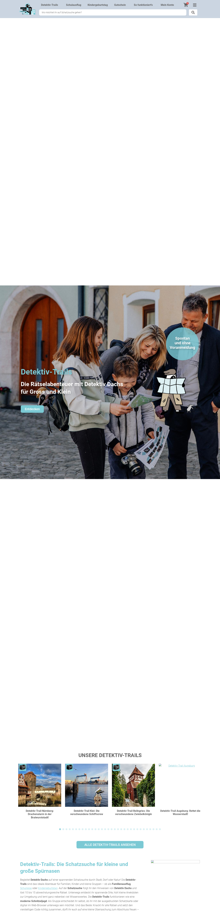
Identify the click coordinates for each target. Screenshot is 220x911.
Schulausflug (73, 4)
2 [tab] (63, 829)
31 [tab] (156, 829)
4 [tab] (69, 829)
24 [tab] (134, 829)
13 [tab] (98, 829)
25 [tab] (137, 829)
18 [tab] (114, 829)
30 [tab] (153, 829)
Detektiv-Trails (49, 4)
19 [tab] (118, 829)
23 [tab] (131, 829)
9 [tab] (85, 829)
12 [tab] (95, 829)
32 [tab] (160, 829)
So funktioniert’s (143, 4)
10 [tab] (89, 829)
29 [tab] (150, 829)
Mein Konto (167, 4)
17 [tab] (111, 829)
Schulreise (26, 888)
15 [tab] (105, 829)
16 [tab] (108, 829)
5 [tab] (73, 829)
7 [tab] (79, 829)
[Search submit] (193, 12)
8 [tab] (82, 829)
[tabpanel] (39, 793)
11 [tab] (92, 829)
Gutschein (120, 4)
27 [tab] (143, 829)
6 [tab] (76, 829)
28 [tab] (147, 829)
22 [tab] (127, 829)
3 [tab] (66, 829)
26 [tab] (140, 829)
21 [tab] (124, 829)
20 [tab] (121, 829)
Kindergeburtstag (98, 4)
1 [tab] (60, 829)
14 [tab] (102, 829)
